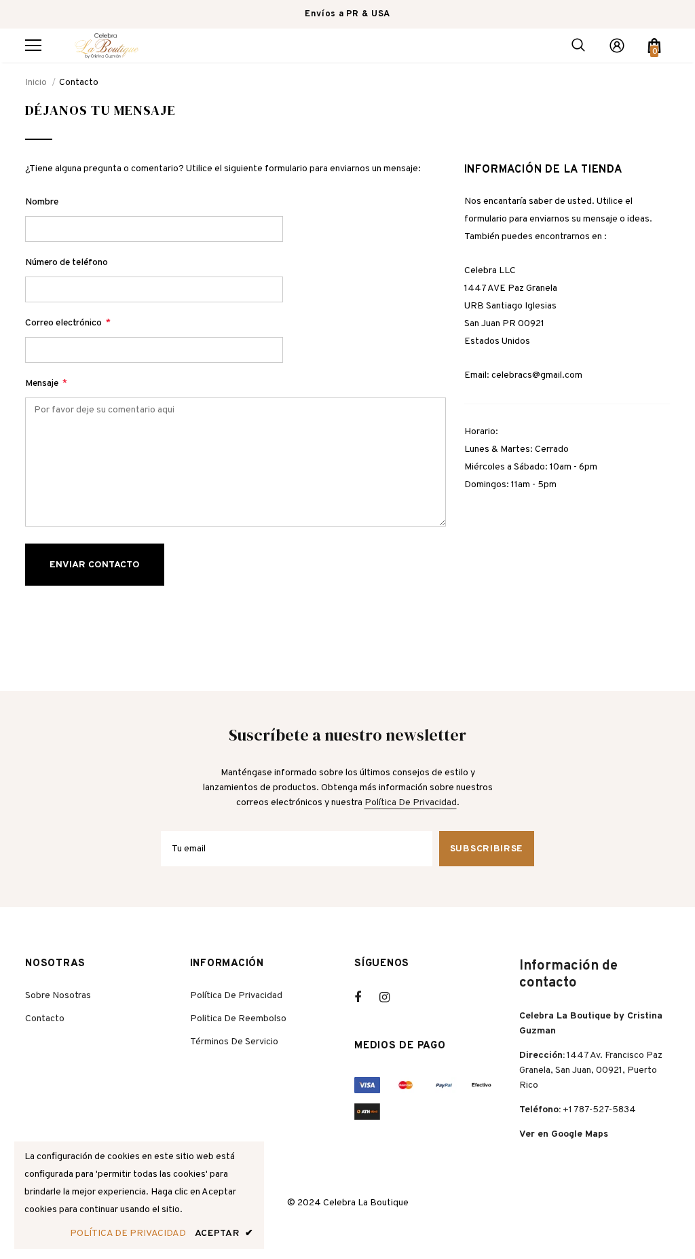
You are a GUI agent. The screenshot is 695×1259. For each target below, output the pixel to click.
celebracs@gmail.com (536, 375)
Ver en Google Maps (563, 1134)
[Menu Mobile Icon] (33, 45)
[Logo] (106, 45)
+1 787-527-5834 (599, 1110)
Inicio (36, 82)
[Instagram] (391, 997)
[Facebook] (366, 997)
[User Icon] (617, 45)
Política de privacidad (410, 803)
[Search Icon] (578, 45)
